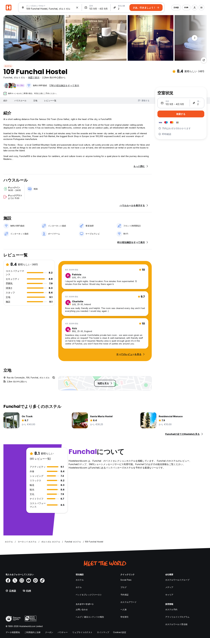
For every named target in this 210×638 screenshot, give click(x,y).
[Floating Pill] (194, 38)
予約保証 (124, 594)
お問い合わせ (82, 609)
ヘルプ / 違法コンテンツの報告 (90, 617)
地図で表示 (33, 77)
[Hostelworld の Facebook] (8, 580)
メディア (169, 587)
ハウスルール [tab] (20, 100)
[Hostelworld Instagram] (21, 580)
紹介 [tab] (5, 100)
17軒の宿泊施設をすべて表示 (64, 85)
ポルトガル (19, 77)
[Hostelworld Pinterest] (35, 580)
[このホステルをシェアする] (204, 60)
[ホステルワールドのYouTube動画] (28, 580)
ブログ (123, 587)
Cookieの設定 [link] (119, 632)
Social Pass (125, 580)
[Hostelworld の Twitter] (15, 580)
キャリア (169, 594)
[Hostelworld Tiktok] (42, 580)
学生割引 (124, 617)
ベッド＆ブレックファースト (89, 594)
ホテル (79, 587)
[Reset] (77, 7)
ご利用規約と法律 (32, 632)
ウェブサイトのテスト (82, 632)
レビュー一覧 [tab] (50, 100)
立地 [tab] (35, 100)
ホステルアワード (128, 602)
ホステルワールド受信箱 (176, 624)
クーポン (49, 632)
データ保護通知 (13, 632)
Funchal (7, 77)
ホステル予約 (171, 609)
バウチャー (63, 632)
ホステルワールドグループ (177, 580)
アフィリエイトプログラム (177, 617)
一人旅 (123, 609)
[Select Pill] (194, 7)
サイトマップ (103, 632)
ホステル (8, 66)
